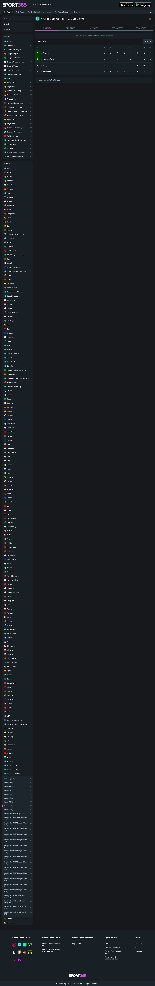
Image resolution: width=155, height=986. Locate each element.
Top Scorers (117, 28)
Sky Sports (76, 944)
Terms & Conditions (112, 947)
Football (10, 12)
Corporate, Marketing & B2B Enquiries (51, 950)
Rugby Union (63, 12)
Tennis (22, 12)
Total (146, 41)
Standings (70, 28)
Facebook (138, 944)
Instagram (139, 951)
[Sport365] (14, 5)
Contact (108, 944)
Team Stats (141, 28)
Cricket (77, 12)
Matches (94, 28)
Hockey (49, 12)
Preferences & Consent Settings (112, 958)
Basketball (35, 12)
